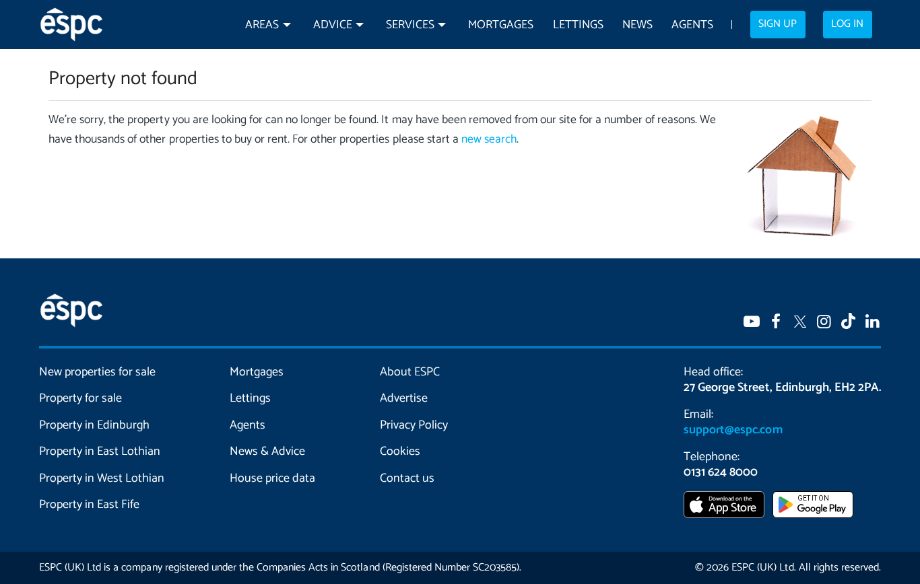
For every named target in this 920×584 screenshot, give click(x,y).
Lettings (578, 25)
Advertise (404, 398)
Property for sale (80, 398)
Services (410, 25)
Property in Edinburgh (94, 425)
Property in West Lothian (102, 478)
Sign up (777, 24)
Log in (847, 24)
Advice (332, 25)
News (637, 25)
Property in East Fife (89, 505)
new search (489, 139)
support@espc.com (733, 430)
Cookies (400, 451)
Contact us (407, 478)
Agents (692, 25)
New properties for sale (97, 372)
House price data (272, 478)
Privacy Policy (414, 425)
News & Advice (267, 451)
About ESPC (410, 372)
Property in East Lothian (100, 451)
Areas (262, 25)
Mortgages (500, 25)
